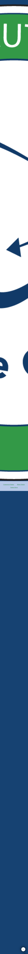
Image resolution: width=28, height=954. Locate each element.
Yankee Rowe (14, 487)
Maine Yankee (21, 484)
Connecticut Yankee (8, 484)
